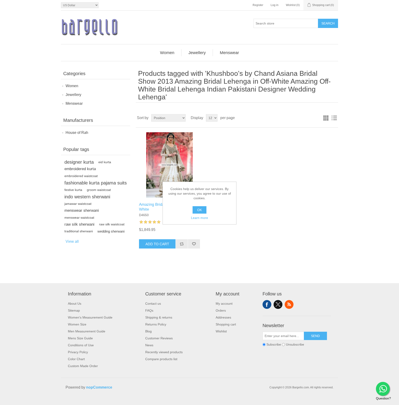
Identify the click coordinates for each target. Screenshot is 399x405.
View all (72, 241)
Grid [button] (326, 118)
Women (72, 86)
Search (328, 23)
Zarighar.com (216, 400)
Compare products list (161, 359)
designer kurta (79, 162)
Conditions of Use (81, 345)
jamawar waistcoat (77, 204)
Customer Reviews (159, 338)
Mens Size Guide (80, 338)
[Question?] (383, 389)
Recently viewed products (164, 352)
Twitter (278, 304)
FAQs (149, 310)
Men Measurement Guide (86, 331)
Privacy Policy (78, 352)
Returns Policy (155, 324)
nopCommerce (99, 387)
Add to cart (157, 244)
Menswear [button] (229, 52)
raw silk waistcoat (111, 224)
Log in (274, 5)
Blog (148, 331)
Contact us (153, 303)
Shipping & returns (158, 317)
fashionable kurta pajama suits (95, 182)
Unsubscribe (295, 345)
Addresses (223, 317)
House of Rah (77, 133)
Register (258, 5)
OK (199, 210)
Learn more (199, 218)
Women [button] (167, 52)
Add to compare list (181, 244)
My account (224, 303)
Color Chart (76, 359)
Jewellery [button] (197, 52)
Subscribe (273, 345)
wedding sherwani (110, 231)
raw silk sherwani (79, 224)
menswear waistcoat (79, 217)
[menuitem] (167, 52)
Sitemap (74, 310)
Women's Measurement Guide (90, 317)
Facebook (267, 304)
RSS (289, 304)
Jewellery (73, 95)
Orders (221, 310)
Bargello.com (192, 400)
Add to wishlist (194, 244)
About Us (74, 303)
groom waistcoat (99, 190)
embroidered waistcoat (81, 176)
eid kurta (104, 162)
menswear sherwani (81, 210)
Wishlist (221, 331)
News (149, 345)
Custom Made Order (83, 366)
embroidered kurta (80, 169)
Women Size (77, 324)
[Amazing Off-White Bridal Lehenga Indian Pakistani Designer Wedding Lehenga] (169, 165)
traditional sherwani (78, 231)
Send (315, 336)
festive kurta (73, 190)
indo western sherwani (87, 196)
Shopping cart (226, 324)
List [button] (334, 118)
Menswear (74, 103)
